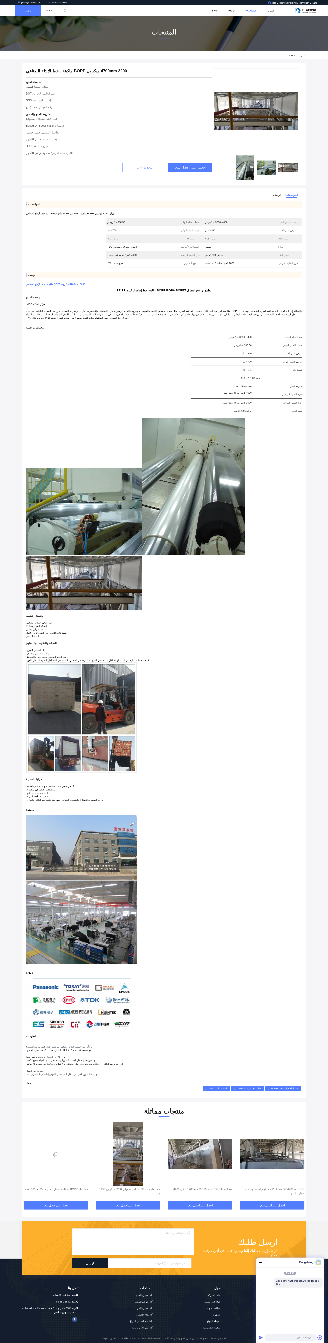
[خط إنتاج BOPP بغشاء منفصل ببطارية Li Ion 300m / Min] (128, 1154)
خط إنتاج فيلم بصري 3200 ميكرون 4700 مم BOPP (59, 1189)
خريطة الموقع (214, 1321)
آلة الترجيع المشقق (143, 1301)
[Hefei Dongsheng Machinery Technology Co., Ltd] (306, 10)
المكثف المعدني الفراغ (141, 1321)
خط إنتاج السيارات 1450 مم (248, 1088)
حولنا (232, 10)
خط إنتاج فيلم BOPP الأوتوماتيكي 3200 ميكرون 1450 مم (201, 1191)
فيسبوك (74, 1319)
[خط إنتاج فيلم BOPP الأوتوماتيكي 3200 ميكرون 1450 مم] (200, 1154)
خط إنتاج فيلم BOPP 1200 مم (283, 1088)
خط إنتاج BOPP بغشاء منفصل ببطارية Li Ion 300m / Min (128, 1189)
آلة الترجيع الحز (145, 1308)
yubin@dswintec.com (31, 2)
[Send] (260, 1337)
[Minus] (261, 1262)
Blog (214, 10)
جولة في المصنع (212, 1301)
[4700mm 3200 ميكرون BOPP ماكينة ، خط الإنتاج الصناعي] (256, 111)
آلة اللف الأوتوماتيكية (142, 1327)
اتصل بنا (217, 1314)
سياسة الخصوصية (212, 1327)
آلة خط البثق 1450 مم (216, 1088)
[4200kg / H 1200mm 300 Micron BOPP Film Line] (272, 1154)
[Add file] (319, 1337)
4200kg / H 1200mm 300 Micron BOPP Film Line (274, 1189)
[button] (300, 1162)
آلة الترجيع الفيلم (144, 1295)
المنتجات (252, 10)
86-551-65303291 (60, 2)
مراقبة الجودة (214, 1308)
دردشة (28, 10)
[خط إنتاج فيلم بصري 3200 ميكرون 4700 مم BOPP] (56, 1154)
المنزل (271, 10)
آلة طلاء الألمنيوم (144, 1314)
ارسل (90, 1263)
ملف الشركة (214, 1295)
